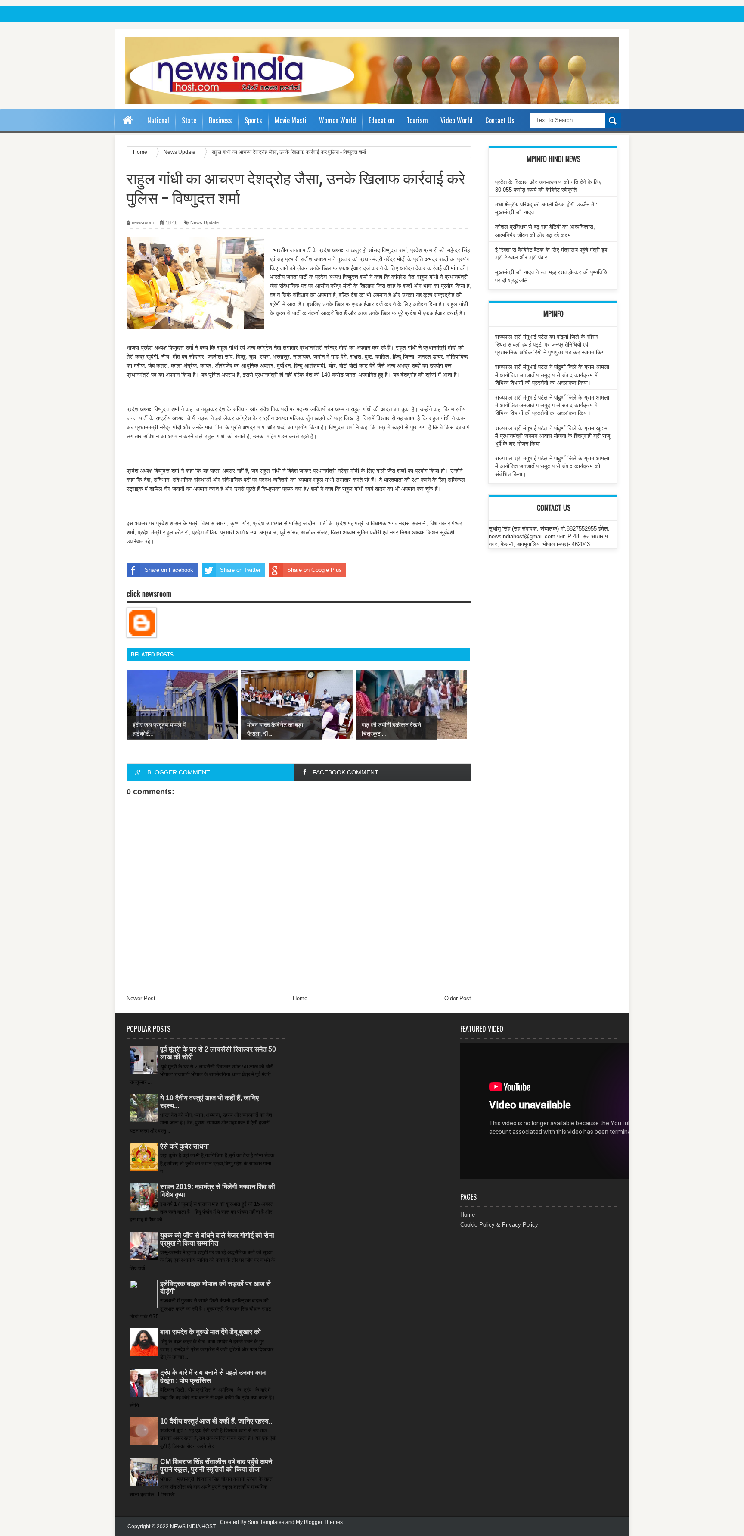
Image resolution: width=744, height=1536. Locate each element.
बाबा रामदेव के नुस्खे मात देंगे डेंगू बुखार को (210, 1332)
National (158, 120)
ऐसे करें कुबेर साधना (184, 1146)
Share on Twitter (240, 570)
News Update (204, 222)
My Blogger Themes (319, 1522)
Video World (456, 120)
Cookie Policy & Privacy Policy (499, 1224)
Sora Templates (266, 1522)
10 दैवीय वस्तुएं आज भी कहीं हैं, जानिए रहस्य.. (216, 1421)
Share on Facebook (169, 570)
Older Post (457, 998)
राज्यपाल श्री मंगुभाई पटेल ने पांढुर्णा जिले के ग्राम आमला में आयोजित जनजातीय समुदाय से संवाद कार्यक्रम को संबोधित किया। (552, 466)
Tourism (417, 120)
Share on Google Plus (314, 570)
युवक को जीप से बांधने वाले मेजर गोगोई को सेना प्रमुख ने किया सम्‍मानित (217, 1239)
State (189, 120)
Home (300, 998)
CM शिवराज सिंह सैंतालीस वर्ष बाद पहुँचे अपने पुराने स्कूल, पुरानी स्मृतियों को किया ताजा (216, 1465)
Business (220, 120)
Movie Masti (291, 120)
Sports (253, 120)
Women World (337, 120)
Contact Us (500, 120)
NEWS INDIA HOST (193, 1527)
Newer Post (141, 998)
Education (381, 120)
